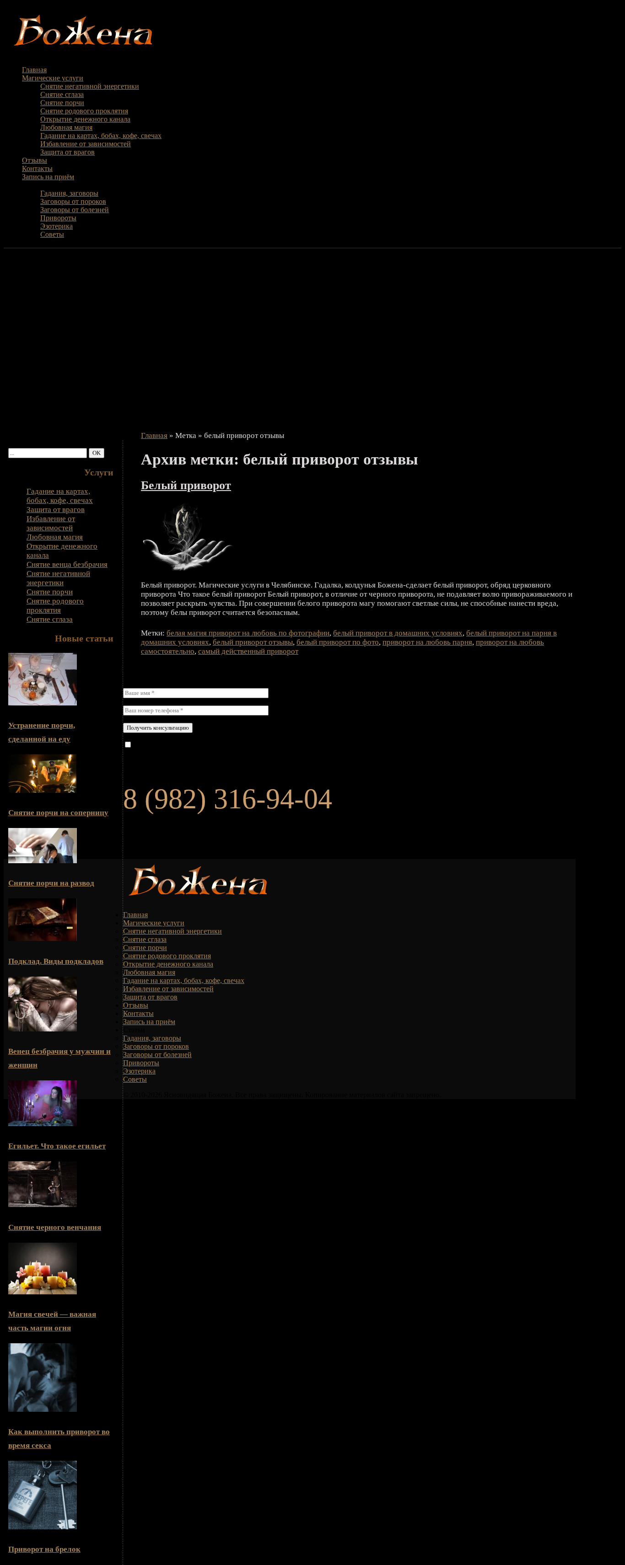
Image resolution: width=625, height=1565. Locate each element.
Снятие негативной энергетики (89, 86)
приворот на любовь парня (427, 642)
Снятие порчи (62, 103)
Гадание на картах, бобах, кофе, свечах (101, 135)
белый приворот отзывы (253, 642)
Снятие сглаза (62, 94)
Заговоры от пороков (73, 201)
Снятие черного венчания (54, 1227)
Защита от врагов (67, 152)
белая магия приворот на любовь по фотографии (248, 633)
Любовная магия (66, 127)
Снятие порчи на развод (51, 883)
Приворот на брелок (44, 1549)
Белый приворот (186, 485)
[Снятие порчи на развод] (42, 860)
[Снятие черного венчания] (42, 1204)
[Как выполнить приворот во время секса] (42, 1409)
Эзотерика (56, 226)
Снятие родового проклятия (84, 111)
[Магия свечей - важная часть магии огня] (42, 1291)
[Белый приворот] (198, 568)
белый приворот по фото (337, 642)
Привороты (58, 218)
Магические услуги (52, 78)
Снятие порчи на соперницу (58, 812)
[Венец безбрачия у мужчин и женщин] (42, 1029)
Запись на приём (48, 177)
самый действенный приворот (248, 651)
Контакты (37, 168)
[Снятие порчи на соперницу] (42, 790)
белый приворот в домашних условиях (398, 633)
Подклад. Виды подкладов (55, 961)
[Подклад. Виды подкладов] (42, 938)
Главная (34, 70)
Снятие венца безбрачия (67, 564)
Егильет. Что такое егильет (57, 1146)
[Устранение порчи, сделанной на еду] (42, 703)
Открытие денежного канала (85, 119)
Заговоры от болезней (74, 210)
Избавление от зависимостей (85, 144)
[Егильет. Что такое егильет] (42, 1123)
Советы (52, 234)
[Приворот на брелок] (42, 1526)
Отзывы (34, 160)
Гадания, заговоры (69, 193)
